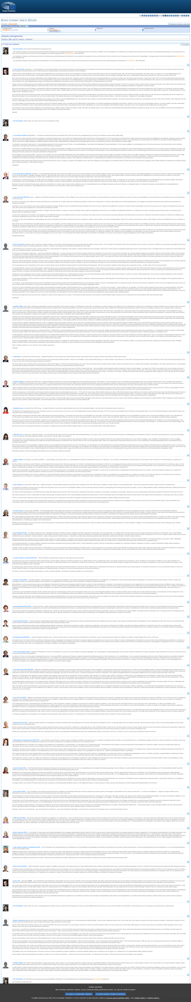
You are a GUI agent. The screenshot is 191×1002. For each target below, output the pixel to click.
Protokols (186, 44)
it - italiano (163, 15)
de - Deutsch (148, 15)
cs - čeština (144, 15)
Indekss (5, 20)
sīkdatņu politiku (140, 998)
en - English (155, 15)
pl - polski (176, 15)
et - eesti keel (151, 15)
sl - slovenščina (184, 15)
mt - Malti (172, 15)
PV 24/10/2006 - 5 (54, 30)
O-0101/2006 (180, 56)
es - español (142, 15)
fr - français (157, 15)
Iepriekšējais (14, 20)
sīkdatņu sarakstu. (153, 998)
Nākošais (22, 20)
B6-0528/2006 (97, 979)
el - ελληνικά (153, 15)
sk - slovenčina (182, 15)
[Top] (188, 65)
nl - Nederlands (174, 15)
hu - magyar (169, 15)
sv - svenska (188, 15)
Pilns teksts (33, 20)
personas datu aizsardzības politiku (118, 998)
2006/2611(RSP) (12, 24)
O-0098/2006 (5, 30)
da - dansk (146, 15)
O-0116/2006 (130, 60)
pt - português (178, 15)
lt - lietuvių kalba (167, 15)
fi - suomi (186, 15)
